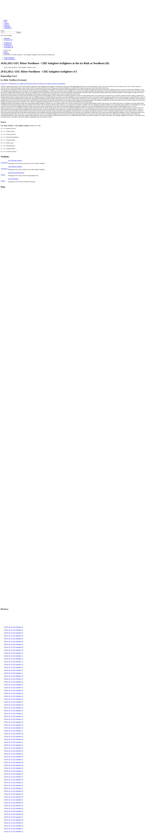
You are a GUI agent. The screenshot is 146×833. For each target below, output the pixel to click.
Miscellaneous (8, 28)
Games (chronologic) (9, 59)
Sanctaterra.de (8, 42)
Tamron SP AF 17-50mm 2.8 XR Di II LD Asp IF (23, 83)
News (5, 22)
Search (2, 30)
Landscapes (7, 26)
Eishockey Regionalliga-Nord (16, 172)
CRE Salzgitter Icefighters (15, 166)
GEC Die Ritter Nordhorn (15, 160)
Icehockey (7, 25)
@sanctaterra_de (8, 45)
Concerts (6, 23)
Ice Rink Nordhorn (13, 179)
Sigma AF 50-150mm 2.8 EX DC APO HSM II (52, 83)
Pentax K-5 (4, 83)
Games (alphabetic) (9, 57)
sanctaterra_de (8, 44)
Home (5, 20)
